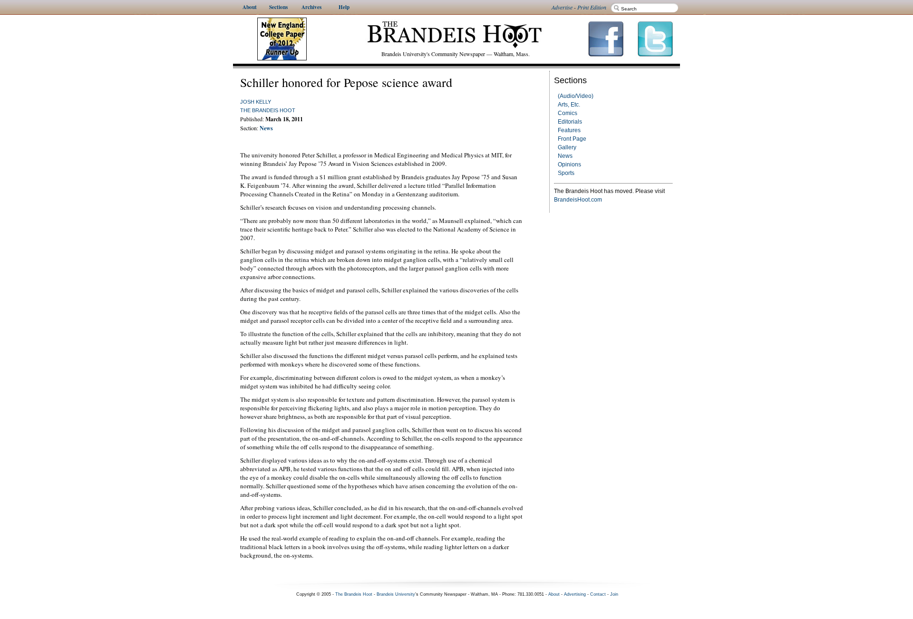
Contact (598, 594)
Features (569, 130)
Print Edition (591, 7)
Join (614, 594)
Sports (566, 173)
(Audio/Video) (575, 96)
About (554, 594)
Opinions (569, 164)
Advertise (562, 7)
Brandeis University (396, 594)
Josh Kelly (255, 102)
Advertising (575, 594)
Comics (567, 113)
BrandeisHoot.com (578, 199)
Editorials (570, 121)
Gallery (567, 147)
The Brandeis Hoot (267, 110)
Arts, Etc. (569, 104)
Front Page (572, 138)
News (565, 156)
